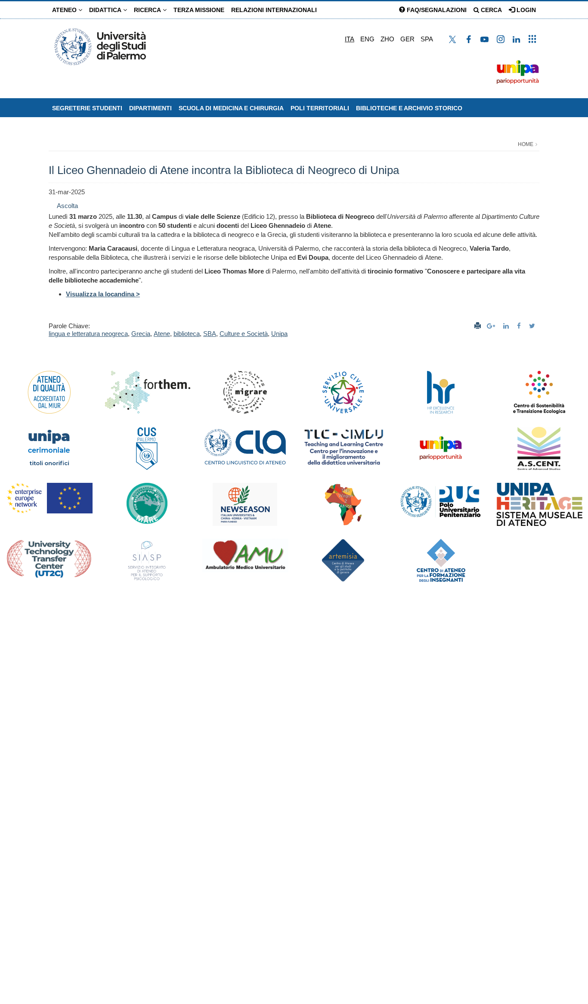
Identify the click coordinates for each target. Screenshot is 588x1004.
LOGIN (525, 9)
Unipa (279, 333)
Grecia (140, 333)
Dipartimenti (150, 108)
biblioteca (186, 333)
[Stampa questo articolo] (477, 325)
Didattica (106, 9)
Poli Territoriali (320, 108)
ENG (367, 39)
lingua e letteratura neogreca (88, 333)
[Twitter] (533, 325)
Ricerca (148, 9)
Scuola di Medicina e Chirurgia (231, 108)
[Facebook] (520, 325)
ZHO (387, 39)
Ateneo (65, 9)
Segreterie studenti (87, 108)
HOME (525, 144)
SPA (427, 39)
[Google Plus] (492, 325)
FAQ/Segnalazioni (436, 9)
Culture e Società (244, 333)
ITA (349, 39)
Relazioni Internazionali (274, 9)
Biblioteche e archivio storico (409, 108)
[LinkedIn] (507, 325)
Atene (162, 333)
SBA (209, 333)
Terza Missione (198, 9)
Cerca (490, 9)
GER (407, 39)
